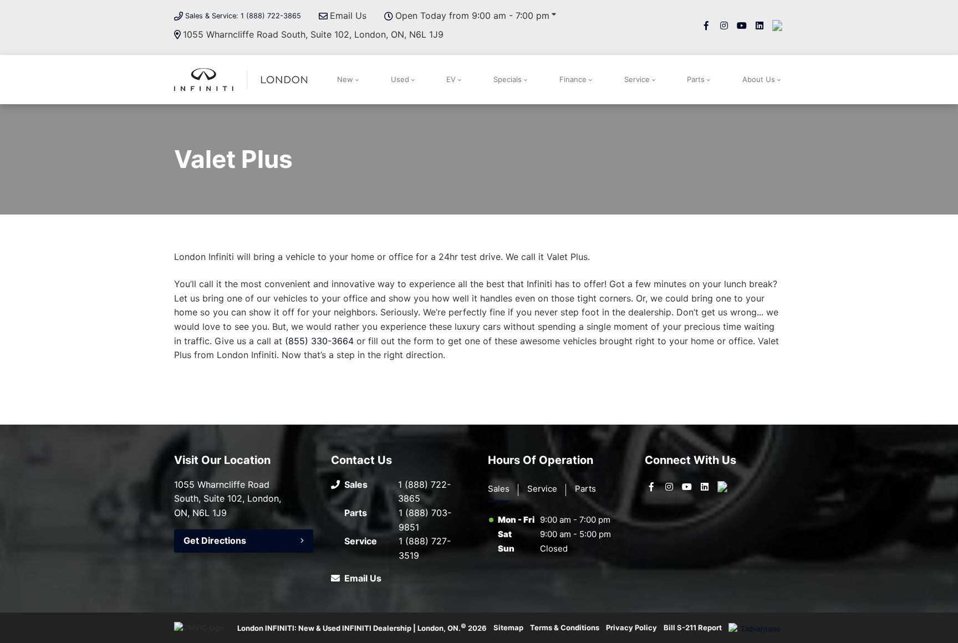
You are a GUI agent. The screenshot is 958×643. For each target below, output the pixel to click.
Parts (696, 79)
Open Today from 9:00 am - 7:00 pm (472, 15)
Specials (507, 79)
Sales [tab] (498, 488)
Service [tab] (542, 488)
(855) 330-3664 (319, 340)
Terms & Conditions (564, 627)
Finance (573, 79)
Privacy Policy (631, 627)
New (345, 79)
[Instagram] (724, 25)
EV (451, 79)
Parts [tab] (585, 488)
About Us (758, 79)
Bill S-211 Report (693, 627)
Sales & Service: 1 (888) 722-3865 (243, 16)
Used (400, 79)
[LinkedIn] (759, 25)
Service (637, 79)
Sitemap (508, 627)
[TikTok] (777, 25)
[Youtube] (741, 25)
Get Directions (215, 540)
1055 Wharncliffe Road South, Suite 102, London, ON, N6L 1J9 (313, 34)
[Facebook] (706, 25)
